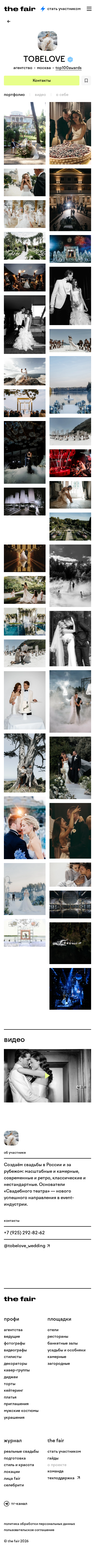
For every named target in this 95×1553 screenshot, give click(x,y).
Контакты (42, 80)
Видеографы (15, 1350)
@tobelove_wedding (24, 1245)
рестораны (58, 1336)
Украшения (14, 1417)
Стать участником (64, 8)
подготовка (15, 1458)
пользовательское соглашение (29, 1530)
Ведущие (12, 1336)
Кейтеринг (13, 1390)
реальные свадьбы (21, 1451)
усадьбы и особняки (67, 1350)
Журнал (13, 1440)
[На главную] (20, 1298)
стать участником (64, 1451)
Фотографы (14, 1343)
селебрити (14, 1485)
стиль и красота (19, 1464)
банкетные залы (63, 1343)
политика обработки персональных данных (39, 1524)
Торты (9, 1383)
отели (53, 1329)
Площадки (59, 1319)
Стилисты (12, 1356)
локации (12, 1471)
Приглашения (16, 1403)
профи (11, 1319)
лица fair (12, 1478)
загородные (59, 1363)
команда (56, 1471)
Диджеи (11, 1377)
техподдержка (61, 1478)
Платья (10, 1397)
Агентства (13, 1329)
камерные (57, 1356)
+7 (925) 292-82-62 (24, 1232)
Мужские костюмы (21, 1410)
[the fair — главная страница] (20, 9)
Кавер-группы (17, 1370)
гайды (53, 1458)
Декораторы (15, 1363)
